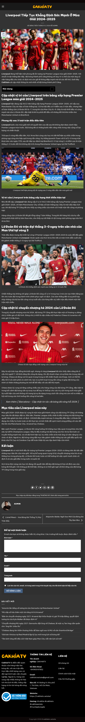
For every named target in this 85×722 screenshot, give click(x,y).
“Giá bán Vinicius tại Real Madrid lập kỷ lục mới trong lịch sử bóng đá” (31, 634)
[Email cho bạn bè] (44, 487)
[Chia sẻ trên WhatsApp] (32, 487)
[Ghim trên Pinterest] (48, 487)
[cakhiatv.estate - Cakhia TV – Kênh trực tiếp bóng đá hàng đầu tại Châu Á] (42, 6)
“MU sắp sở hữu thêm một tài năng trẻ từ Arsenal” (23, 612)
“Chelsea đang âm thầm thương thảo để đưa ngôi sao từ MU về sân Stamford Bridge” (38, 630)
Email (7, 566)
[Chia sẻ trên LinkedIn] (52, 487)
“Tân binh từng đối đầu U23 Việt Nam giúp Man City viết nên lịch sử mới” (32, 639)
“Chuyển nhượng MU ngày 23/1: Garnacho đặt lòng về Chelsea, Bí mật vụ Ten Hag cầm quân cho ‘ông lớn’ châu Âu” (41, 624)
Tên (6, 556)
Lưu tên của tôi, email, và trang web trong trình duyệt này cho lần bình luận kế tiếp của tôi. (42, 586)
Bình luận (8, 538)
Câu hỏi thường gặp (66, 679)
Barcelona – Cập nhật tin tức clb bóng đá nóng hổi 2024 (48, 401)
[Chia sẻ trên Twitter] (40, 487)
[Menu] (3, 6)
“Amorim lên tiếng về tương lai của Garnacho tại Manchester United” (31, 608)
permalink (65, 495)
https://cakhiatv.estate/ (40, 696)
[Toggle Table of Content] (51, 89)
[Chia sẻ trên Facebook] (36, 487)
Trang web (8, 575)
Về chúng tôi (63, 663)
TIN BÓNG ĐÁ (45, 495)
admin (55, 25)
